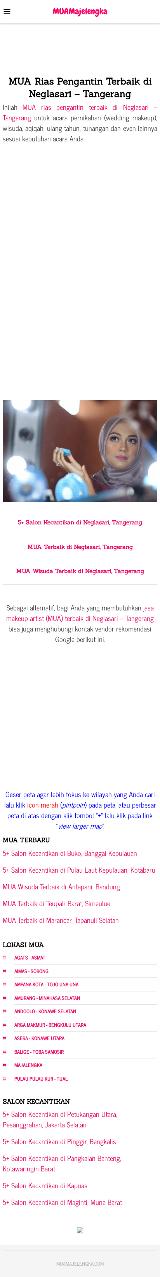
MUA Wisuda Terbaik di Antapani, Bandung (61, 886)
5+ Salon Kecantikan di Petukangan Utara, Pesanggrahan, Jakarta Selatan (60, 1119)
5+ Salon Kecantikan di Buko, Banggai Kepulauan (70, 853)
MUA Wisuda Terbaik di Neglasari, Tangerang (80, 571)
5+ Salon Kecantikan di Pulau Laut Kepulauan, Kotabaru (79, 869)
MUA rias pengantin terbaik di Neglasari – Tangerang (80, 112)
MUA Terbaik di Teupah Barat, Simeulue (56, 903)
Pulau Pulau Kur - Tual (41, 1078)
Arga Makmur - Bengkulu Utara (50, 1025)
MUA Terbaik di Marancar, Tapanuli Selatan (61, 920)
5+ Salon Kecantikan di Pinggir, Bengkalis (59, 1141)
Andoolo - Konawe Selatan (45, 1011)
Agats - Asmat (29, 957)
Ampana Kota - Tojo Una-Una (46, 984)
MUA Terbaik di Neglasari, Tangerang (80, 546)
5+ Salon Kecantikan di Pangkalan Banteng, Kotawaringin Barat (62, 1163)
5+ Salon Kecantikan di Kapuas (45, 1185)
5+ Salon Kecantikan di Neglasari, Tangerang (80, 522)
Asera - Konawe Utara (39, 1038)
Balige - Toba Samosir (39, 1052)
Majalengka (28, 1065)
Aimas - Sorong (31, 971)
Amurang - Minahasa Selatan (47, 998)
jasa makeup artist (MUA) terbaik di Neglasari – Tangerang (80, 612)
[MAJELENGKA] (80, 10)
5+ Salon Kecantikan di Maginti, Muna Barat (62, 1202)
